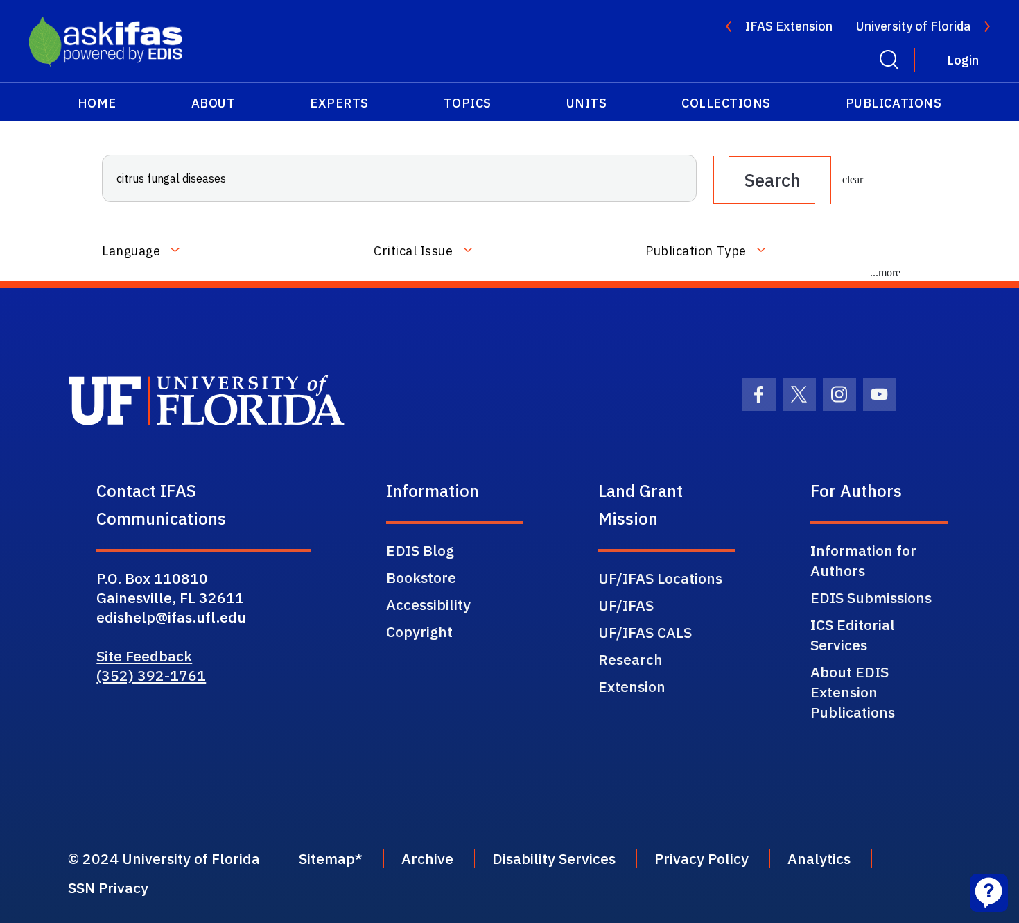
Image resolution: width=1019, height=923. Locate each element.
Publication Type (696, 251)
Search (772, 180)
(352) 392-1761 (151, 675)
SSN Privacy (108, 887)
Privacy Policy (701, 858)
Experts (339, 103)
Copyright (419, 631)
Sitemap (327, 858)
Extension (631, 686)
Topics (467, 103)
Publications (893, 103)
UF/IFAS (626, 605)
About (213, 103)
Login (963, 60)
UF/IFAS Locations (660, 578)
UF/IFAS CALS (645, 632)
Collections (726, 103)
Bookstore (421, 577)
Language (131, 251)
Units (586, 103)
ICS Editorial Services (852, 634)
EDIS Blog (420, 550)
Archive (427, 858)
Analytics (819, 858)
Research (630, 659)
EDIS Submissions (871, 597)
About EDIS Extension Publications (852, 692)
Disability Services (554, 858)
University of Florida (913, 26)
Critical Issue (413, 251)
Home (97, 103)
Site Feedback (144, 656)
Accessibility (428, 604)
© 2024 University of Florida (164, 858)
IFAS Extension (789, 26)
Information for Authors (863, 560)
